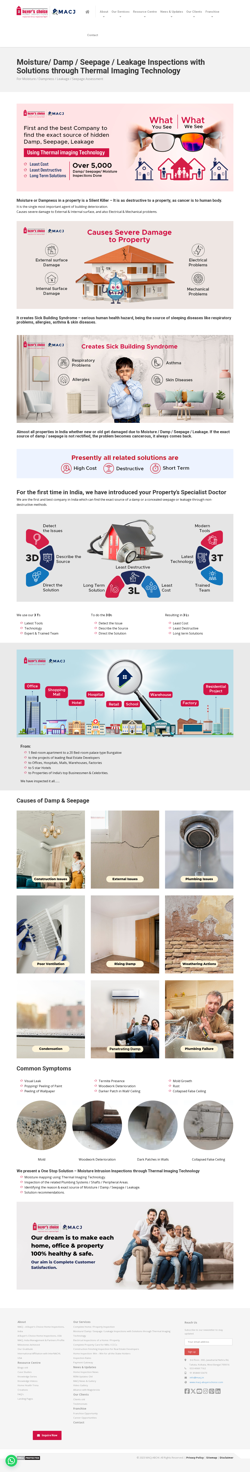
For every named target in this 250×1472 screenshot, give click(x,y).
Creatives (23, 1389)
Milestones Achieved (29, 1344)
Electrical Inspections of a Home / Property (96, 1340)
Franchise (212, 11)
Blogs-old (23, 1367)
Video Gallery (80, 1385)
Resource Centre (145, 11)
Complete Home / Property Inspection (94, 1326)
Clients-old (79, 1399)
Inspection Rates (82, 1357)
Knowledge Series (27, 1376)
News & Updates (171, 11)
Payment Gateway (83, 1362)
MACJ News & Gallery (84, 1381)
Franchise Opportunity (85, 1413)
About (104, 11)
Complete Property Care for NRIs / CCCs (95, 1344)
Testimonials (80, 1403)
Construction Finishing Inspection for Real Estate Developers (106, 1349)
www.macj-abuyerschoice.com (206, 1382)
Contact (92, 35)
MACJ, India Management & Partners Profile (41, 1340)
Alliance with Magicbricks (86, 1389)
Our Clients (194, 11)
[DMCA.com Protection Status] (28, 1458)
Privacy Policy (195, 1457)
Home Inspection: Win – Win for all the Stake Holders (101, 1353)
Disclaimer (226, 1457)
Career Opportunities (85, 1417)
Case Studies (25, 1372)
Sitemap (211, 1457)
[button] (11, 1461)
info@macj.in (197, 1377)
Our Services (120, 11)
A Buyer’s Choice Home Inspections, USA (40, 1335)
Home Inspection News (85, 1372)
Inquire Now (49, 1435)
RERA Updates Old (83, 1376)
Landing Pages (25, 1398)
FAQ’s (21, 1394)
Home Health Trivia (28, 1385)
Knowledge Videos (28, 1381)
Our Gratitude (25, 1349)
